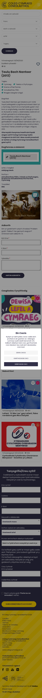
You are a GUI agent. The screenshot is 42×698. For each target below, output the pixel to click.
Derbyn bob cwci (21, 364)
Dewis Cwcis (21, 353)
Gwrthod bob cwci (21, 358)
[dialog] (21, 349)
